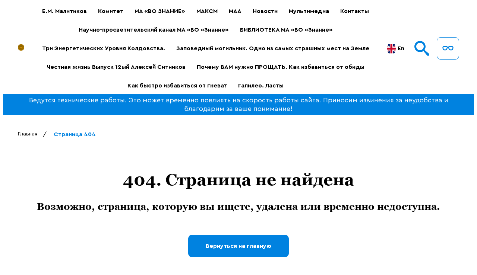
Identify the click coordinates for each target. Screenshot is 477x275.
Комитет (110, 11)
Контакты (354, 11)
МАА (235, 11)
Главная (27, 134)
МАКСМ (207, 11)
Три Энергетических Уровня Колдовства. (103, 48)
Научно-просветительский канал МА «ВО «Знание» (154, 30)
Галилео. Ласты (261, 86)
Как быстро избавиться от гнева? (177, 86)
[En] (391, 48)
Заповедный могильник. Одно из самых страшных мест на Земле (272, 48)
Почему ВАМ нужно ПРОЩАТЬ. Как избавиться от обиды (280, 67)
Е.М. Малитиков (64, 11)
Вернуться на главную (238, 246)
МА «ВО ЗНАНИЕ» (160, 11)
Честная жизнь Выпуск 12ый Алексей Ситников (116, 67)
